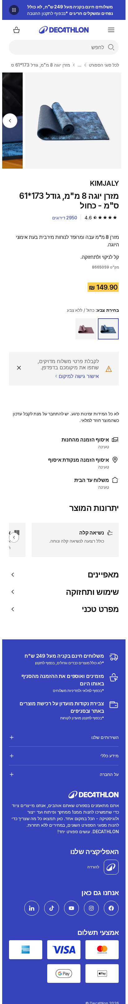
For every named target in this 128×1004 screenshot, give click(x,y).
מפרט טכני (98, 609)
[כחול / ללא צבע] (106, 328)
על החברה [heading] (107, 774)
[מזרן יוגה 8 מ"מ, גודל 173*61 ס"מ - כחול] (71, 120)
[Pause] (12, 10)
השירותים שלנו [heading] (103, 737)
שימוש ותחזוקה (90, 592)
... (77, 65)
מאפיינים (101, 574)
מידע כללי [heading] (107, 755)
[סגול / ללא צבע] (83, 328)
